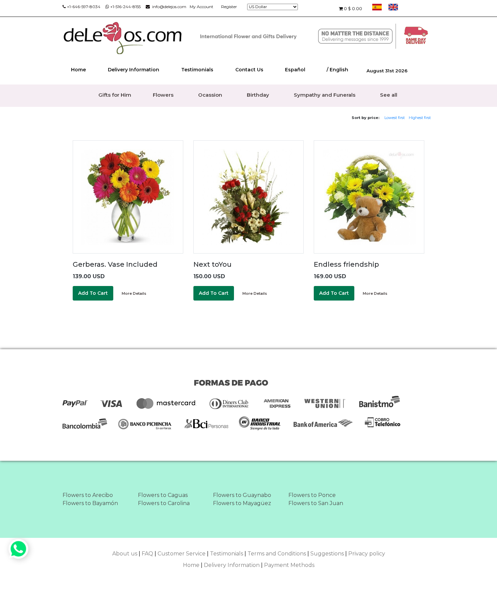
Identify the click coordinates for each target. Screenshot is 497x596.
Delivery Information (133, 70)
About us (124, 553)
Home (78, 70)
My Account (201, 6)
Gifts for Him (114, 95)
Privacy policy (366, 553)
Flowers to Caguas (163, 495)
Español (295, 70)
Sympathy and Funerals (324, 95)
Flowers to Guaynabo (242, 495)
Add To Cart (93, 293)
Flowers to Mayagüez (242, 503)
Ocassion (210, 95)
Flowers (163, 95)
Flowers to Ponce (312, 495)
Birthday (258, 95)
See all (388, 95)
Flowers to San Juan (315, 503)
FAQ (147, 553)
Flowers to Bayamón (90, 503)
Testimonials (197, 70)
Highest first (420, 117)
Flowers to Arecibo (88, 495)
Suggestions (327, 553)
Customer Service (182, 553)
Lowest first (394, 117)
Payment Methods (289, 565)
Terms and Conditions (276, 553)
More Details (134, 293)
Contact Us (249, 70)
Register (229, 6)
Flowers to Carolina (164, 503)
